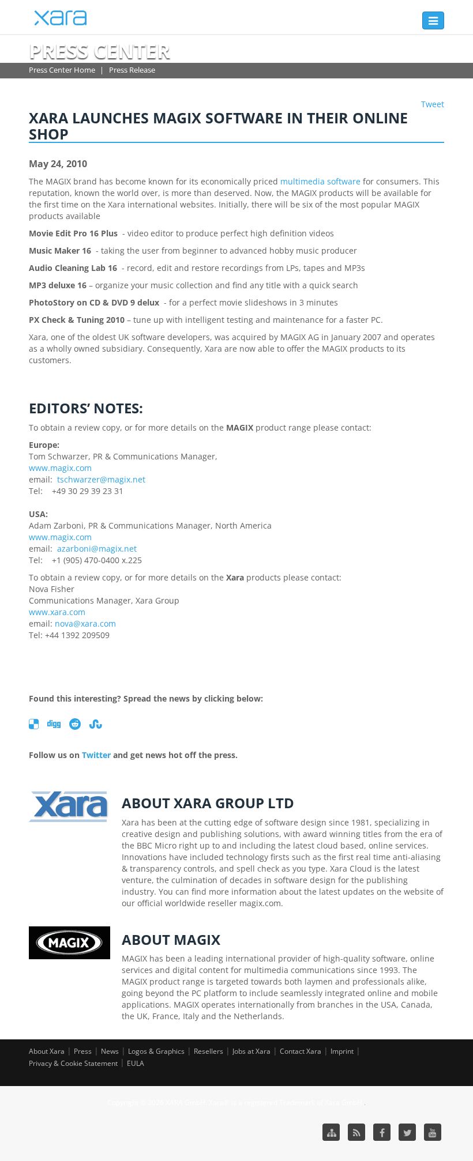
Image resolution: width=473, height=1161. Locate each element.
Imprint (342, 1051)
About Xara (47, 1051)
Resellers (208, 1051)
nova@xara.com (85, 623)
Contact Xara (300, 1051)
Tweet (432, 104)
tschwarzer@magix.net (101, 479)
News (110, 1051)
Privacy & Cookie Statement (73, 1063)
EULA (135, 1063)
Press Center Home (62, 70)
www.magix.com (60, 467)
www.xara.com (57, 611)
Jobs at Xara (251, 1051)
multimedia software (320, 181)
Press (83, 1051)
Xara (61, 17)
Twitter (96, 754)
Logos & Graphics (156, 1051)
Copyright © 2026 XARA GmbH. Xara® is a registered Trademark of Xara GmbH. (235, 1102)
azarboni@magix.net (97, 548)
